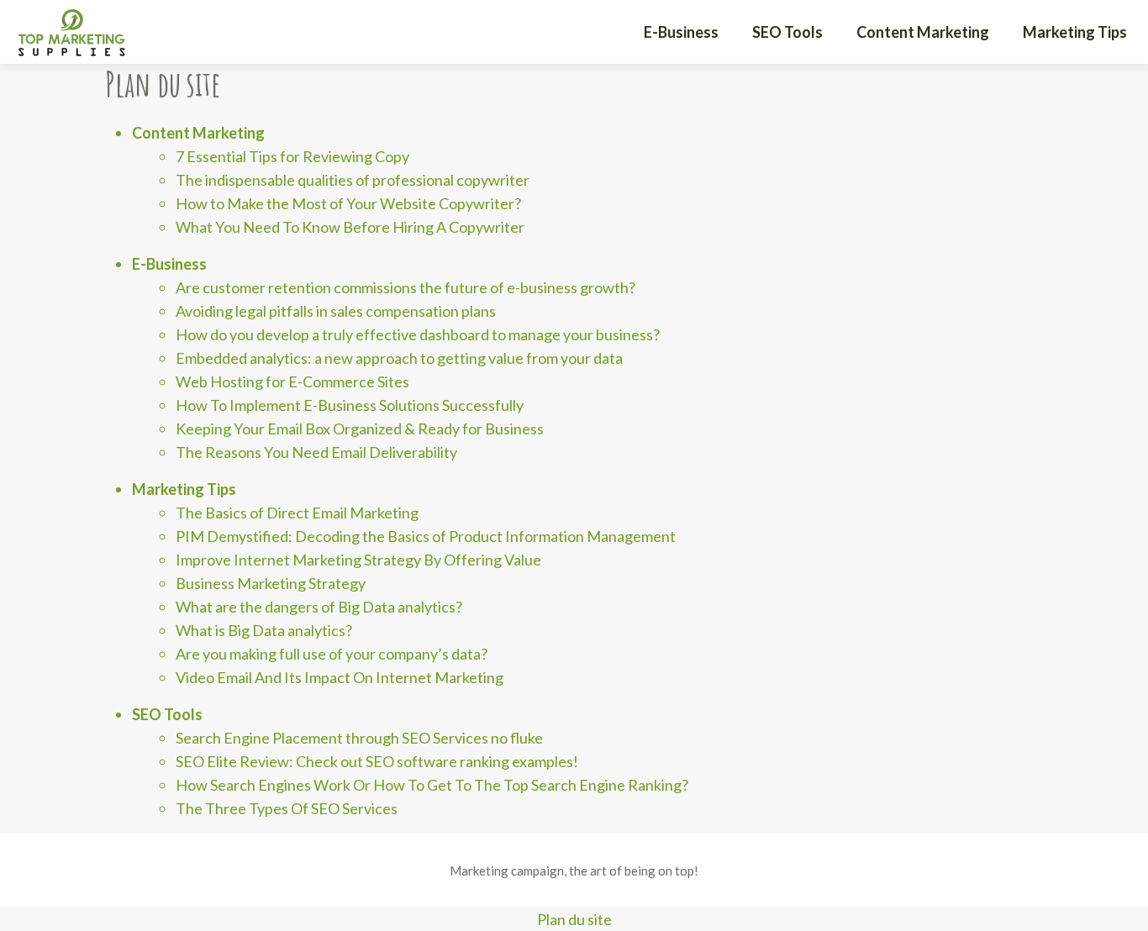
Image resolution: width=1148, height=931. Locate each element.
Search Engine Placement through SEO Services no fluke (359, 737)
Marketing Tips (1075, 32)
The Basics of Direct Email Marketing (297, 512)
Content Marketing (922, 32)
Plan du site (574, 919)
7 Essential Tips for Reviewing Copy (292, 156)
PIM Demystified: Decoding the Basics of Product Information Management (426, 536)
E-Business (681, 32)
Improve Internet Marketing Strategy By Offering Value (358, 559)
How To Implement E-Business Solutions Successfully (350, 405)
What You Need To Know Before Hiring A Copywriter (350, 227)
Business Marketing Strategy (271, 583)
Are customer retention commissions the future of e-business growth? (405, 287)
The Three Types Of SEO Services (287, 808)
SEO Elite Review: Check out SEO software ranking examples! (377, 761)
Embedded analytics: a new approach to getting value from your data (399, 358)
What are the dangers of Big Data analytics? (319, 606)
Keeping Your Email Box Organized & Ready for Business (360, 428)
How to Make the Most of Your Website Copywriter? (348, 203)
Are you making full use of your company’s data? (331, 653)
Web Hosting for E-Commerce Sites (292, 381)
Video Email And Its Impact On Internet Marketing (339, 677)
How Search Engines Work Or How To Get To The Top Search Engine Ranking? (432, 785)
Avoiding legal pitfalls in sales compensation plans (336, 311)
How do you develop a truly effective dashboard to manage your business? (418, 334)
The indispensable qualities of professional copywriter (352, 180)
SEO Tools (787, 32)
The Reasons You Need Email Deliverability (316, 452)
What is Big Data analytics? (264, 630)
